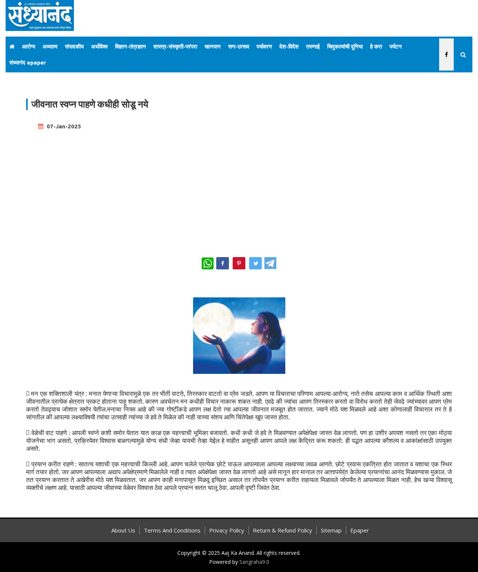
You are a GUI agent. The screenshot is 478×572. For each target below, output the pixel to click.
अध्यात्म (50, 46)
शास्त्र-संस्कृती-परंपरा (175, 46)
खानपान (213, 46)
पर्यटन (395, 46)
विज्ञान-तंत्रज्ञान (130, 46)
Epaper (359, 530)
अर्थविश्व (99, 46)
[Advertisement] (239, 190)
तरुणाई (313, 46)
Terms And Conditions (172, 530)
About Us (123, 530)
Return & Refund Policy (282, 530)
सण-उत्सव (238, 46)
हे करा (376, 46)
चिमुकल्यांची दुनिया (345, 46)
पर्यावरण (264, 46)
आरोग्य (28, 46)
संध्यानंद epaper (27, 62)
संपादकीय (74, 46)
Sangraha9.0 (254, 561)
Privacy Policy (226, 530)
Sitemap (331, 530)
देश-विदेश (289, 46)
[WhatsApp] (208, 263)
